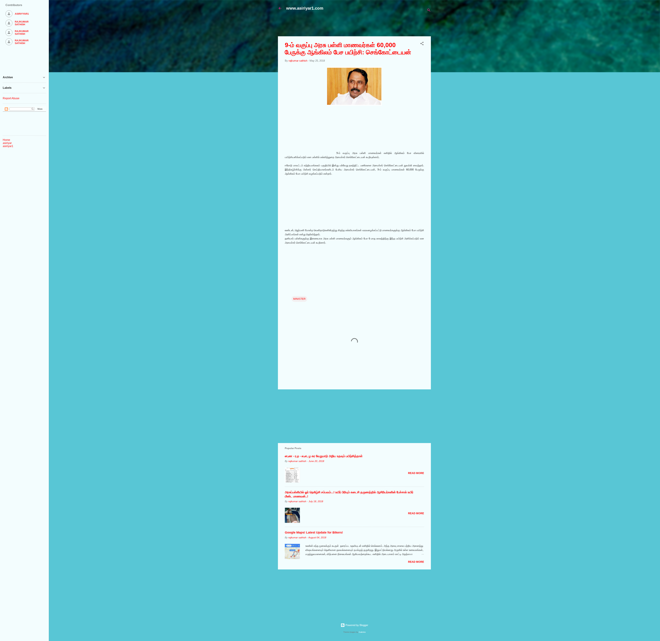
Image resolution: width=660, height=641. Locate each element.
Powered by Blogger (356, 625)
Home (6, 139)
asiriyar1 (8, 146)
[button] (422, 44)
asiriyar (7, 143)
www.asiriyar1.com (304, 8)
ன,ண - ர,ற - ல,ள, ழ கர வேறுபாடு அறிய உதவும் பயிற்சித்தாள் (323, 456)
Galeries (362, 632)
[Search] (429, 10)
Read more (416, 473)
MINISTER (299, 298)
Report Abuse (11, 98)
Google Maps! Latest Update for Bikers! (314, 532)
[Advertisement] (361, 25)
